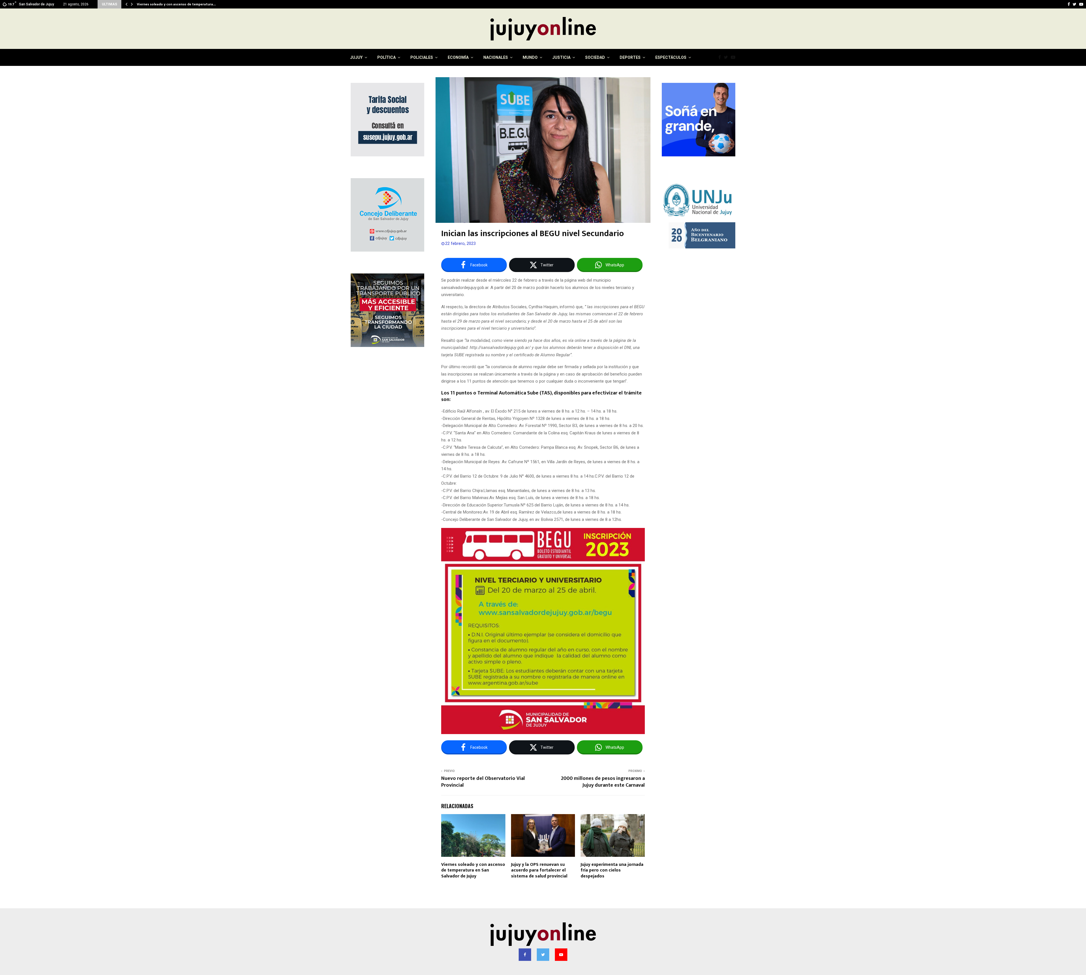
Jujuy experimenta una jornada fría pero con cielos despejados (612, 870)
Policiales (421, 57)
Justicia (561, 57)
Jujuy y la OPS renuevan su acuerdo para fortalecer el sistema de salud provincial (539, 870)
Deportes (630, 57)
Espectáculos (670, 57)
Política (386, 57)
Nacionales (495, 57)
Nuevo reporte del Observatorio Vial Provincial (483, 782)
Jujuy (356, 57)
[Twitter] (727, 57)
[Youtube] (734, 57)
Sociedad (595, 57)
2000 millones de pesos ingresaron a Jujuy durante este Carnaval (603, 782)
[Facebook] (721, 57)
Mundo (530, 57)
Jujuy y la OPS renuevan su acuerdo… (166, 4)
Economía (458, 57)
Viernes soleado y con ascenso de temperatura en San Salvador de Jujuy (473, 870)
